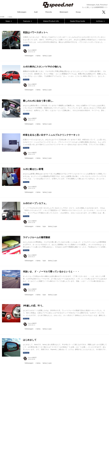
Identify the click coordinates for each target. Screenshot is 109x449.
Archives (99, 21)
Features (26, 21)
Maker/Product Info (51, 21)
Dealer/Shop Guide (77, 21)
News (8, 21)
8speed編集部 (32, 50)
